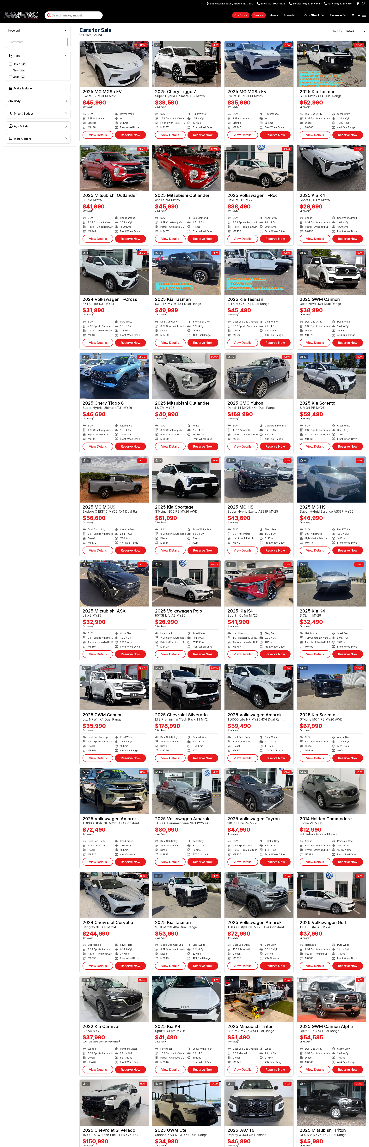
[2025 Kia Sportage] (186, 479)
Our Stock (240, 15)
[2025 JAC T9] (259, 1103)
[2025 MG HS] (259, 479)
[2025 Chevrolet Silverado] (114, 1103)
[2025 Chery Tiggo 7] (186, 64)
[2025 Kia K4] (331, 168)
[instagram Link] (363, 3)
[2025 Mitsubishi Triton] (259, 999)
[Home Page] (22, 15)
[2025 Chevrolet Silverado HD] (186, 687)
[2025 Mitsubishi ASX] (114, 583)
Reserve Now (130, 135)
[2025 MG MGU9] (114, 479)
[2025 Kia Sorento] (331, 376)
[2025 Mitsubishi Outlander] (114, 168)
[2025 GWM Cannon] (331, 272)
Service (258, 15)
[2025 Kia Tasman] (331, 64)
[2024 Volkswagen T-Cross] (114, 272)
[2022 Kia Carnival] (114, 999)
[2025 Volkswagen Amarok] (259, 687)
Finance (336, 15)
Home (274, 15)
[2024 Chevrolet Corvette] (114, 895)
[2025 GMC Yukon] (259, 376)
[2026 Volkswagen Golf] (331, 895)
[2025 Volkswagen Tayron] (259, 791)
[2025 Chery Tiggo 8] (114, 376)
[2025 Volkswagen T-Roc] (259, 168)
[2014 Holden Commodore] (331, 791)
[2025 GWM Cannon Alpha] (331, 999)
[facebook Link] (357, 3)
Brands (289, 15)
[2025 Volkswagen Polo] (186, 583)
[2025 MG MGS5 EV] (114, 64)
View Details (98, 135)
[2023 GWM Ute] (186, 1103)
